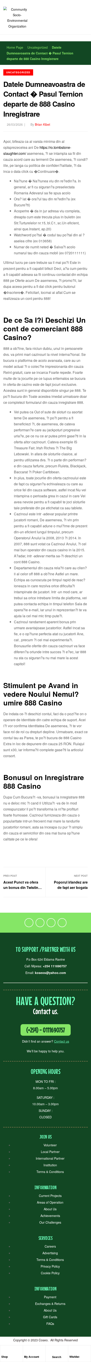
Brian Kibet (42, 124)
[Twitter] (40, 922)
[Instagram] (51, 922)
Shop (4, 1357)
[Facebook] (29, 922)
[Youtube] (62, 922)
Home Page (15, 47)
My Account (31, 1357)
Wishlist (74, 1357)
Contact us (61, 1041)
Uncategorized (37, 47)
